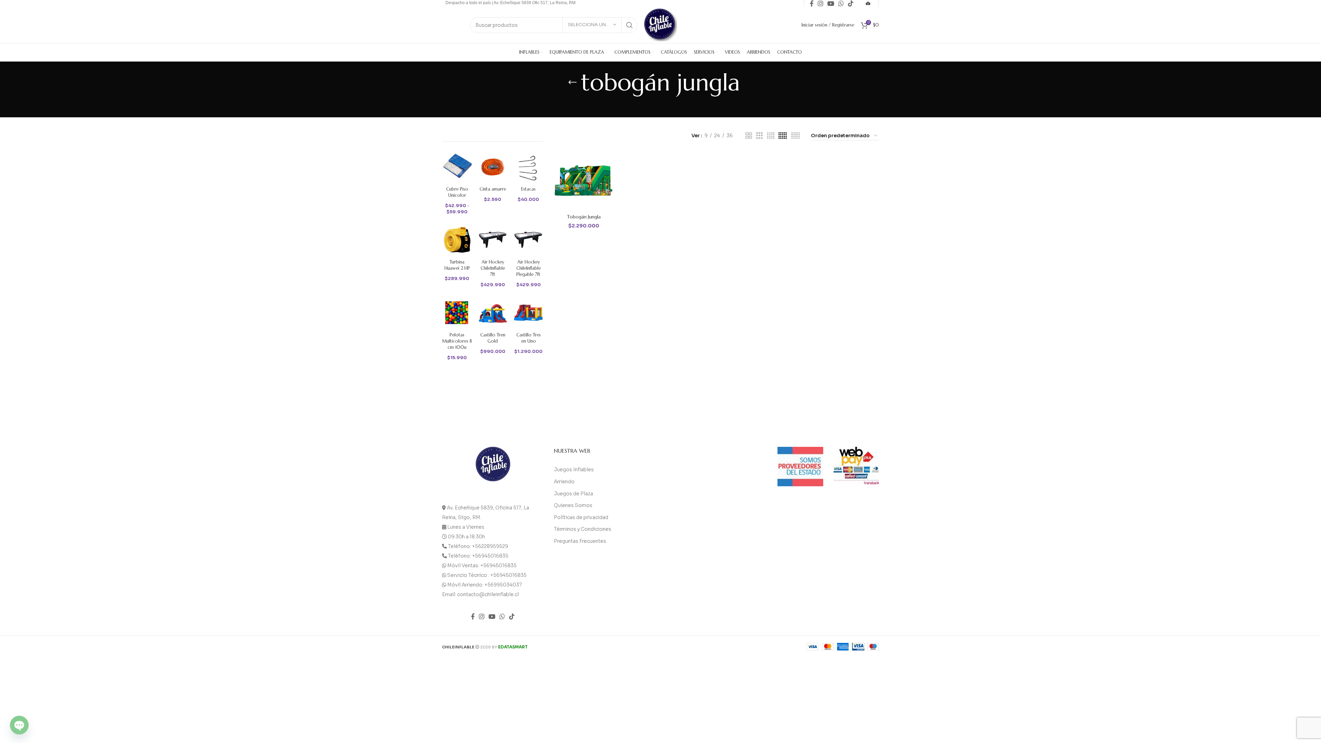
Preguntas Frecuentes (580, 541)
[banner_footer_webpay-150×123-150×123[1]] (856, 465)
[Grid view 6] (795, 135)
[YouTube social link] (491, 616)
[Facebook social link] (473, 616)
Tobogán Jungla (584, 217)
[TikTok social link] (512, 616)
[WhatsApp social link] (502, 616)
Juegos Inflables (574, 469)
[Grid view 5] (782, 135)
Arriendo (564, 481)
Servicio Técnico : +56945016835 (487, 575)
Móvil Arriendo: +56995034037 (484, 585)
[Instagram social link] (481, 616)
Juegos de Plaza (573, 494)
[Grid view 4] (770, 135)
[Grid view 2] (748, 135)
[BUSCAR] (629, 25)
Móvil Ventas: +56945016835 (482, 565)
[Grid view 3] (759, 135)
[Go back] (572, 82)
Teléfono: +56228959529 (478, 546)
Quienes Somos (573, 505)
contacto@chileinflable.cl (488, 594)
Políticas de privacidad (581, 517)
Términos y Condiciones (582, 529)
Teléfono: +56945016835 (478, 556)
